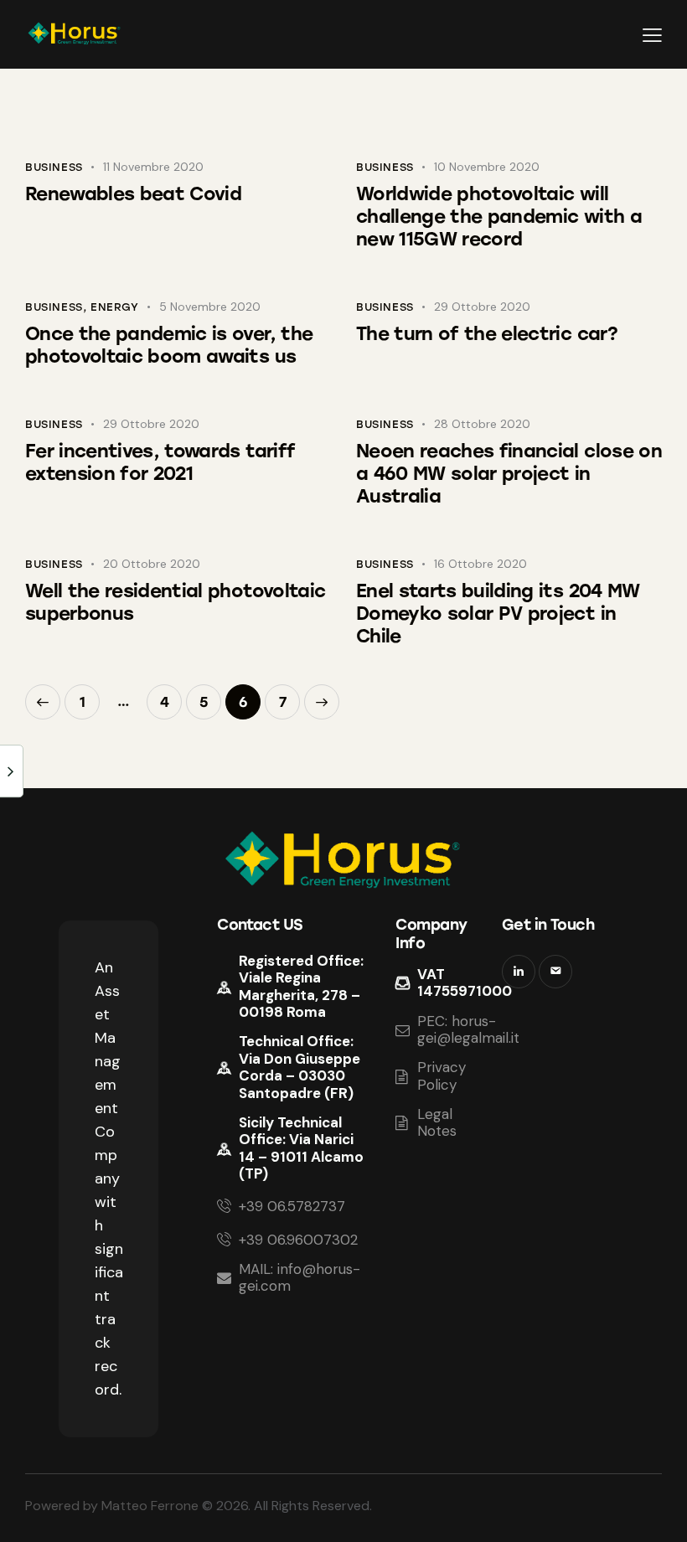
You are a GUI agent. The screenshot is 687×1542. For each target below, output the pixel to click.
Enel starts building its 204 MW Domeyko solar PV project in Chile (498, 613)
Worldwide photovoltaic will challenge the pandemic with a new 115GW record (499, 216)
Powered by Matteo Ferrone (112, 1505)
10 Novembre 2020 (487, 166)
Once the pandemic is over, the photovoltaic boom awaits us (169, 345)
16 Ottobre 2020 (480, 563)
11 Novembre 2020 (153, 166)
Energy (114, 307)
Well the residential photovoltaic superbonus (175, 602)
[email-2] (555, 971)
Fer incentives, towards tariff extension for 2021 (160, 462)
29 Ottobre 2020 (482, 306)
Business (54, 167)
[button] (652, 34)
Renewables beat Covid (133, 194)
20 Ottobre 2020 (151, 563)
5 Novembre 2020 (210, 306)
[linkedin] (518, 971)
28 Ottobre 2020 (482, 423)
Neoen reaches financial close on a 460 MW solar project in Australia (509, 474)
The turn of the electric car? (486, 333)
